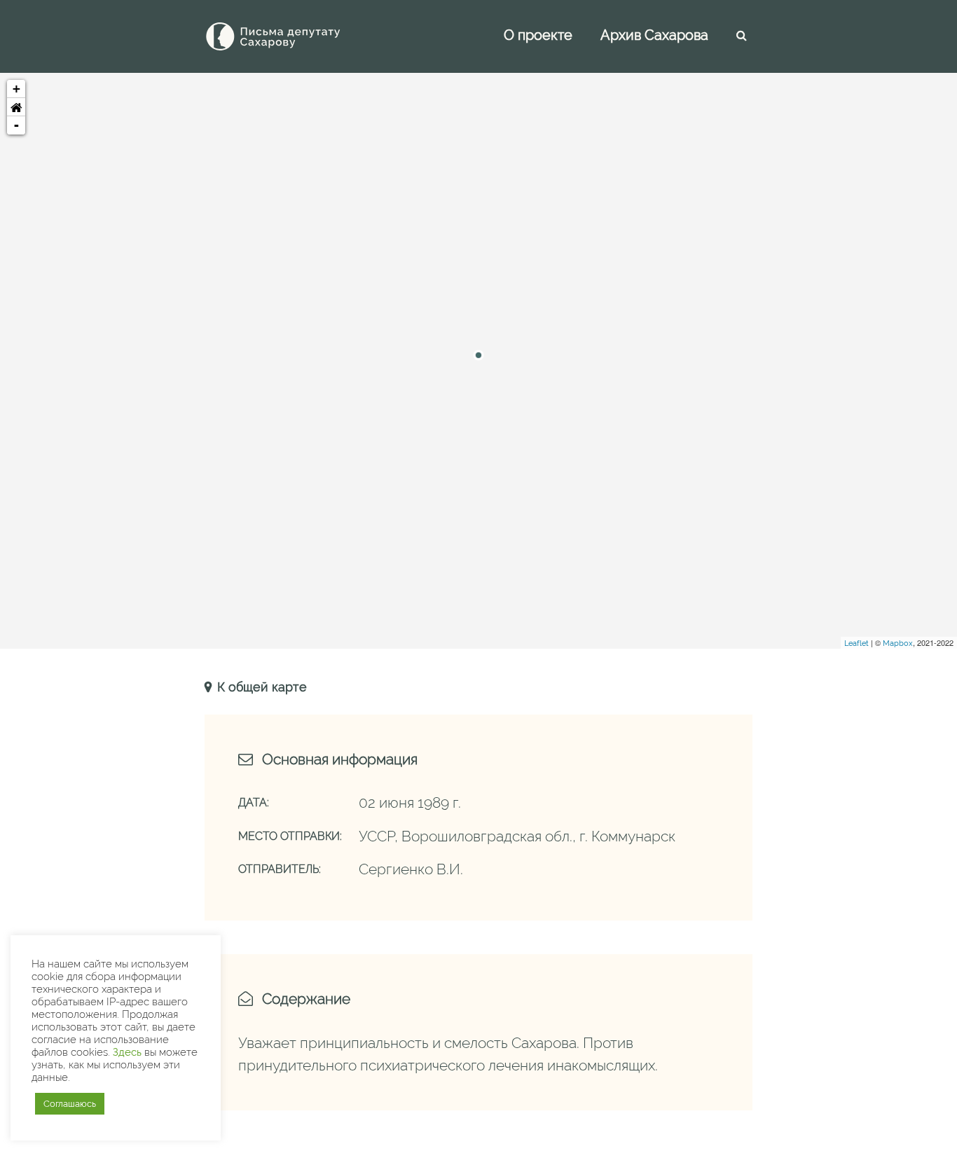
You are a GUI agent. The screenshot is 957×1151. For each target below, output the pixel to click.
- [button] (16, 125)
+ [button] (16, 88)
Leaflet (856, 643)
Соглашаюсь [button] (69, 1103)
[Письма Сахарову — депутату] (292, 36)
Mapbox (898, 643)
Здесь (127, 1052)
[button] (16, 107)
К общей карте (260, 687)
